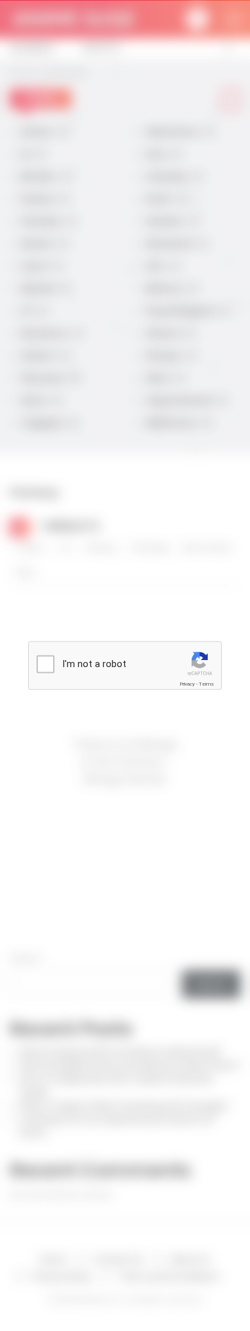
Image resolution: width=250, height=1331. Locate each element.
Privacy (187, 684)
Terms (206, 684)
